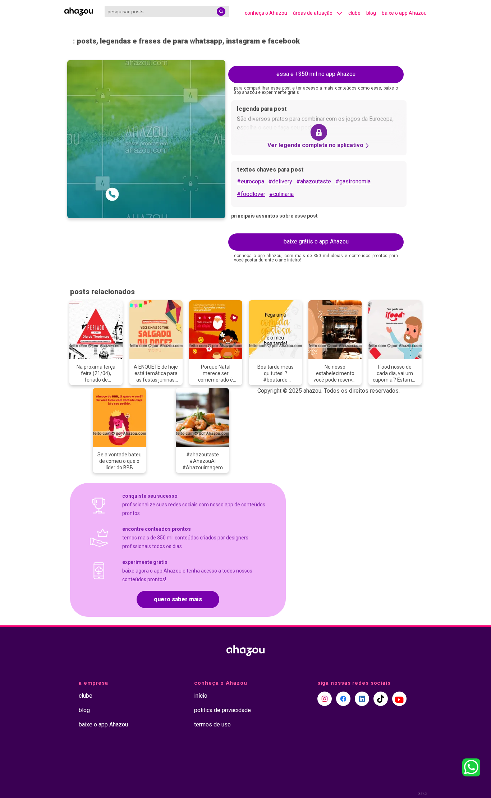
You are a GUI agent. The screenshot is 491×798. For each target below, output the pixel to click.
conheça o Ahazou (266, 13)
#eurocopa (250, 181)
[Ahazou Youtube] (399, 699)
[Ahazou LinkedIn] (362, 699)
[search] (221, 11)
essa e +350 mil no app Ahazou (315, 73)
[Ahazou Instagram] (324, 699)
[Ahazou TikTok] (380, 699)
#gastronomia (353, 181)
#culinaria (281, 194)
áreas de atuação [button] (312, 13)
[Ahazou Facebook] (343, 699)
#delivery (280, 181)
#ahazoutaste (313, 181)
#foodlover (251, 194)
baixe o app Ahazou (404, 13)
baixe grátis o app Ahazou (316, 241)
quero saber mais (178, 599)
